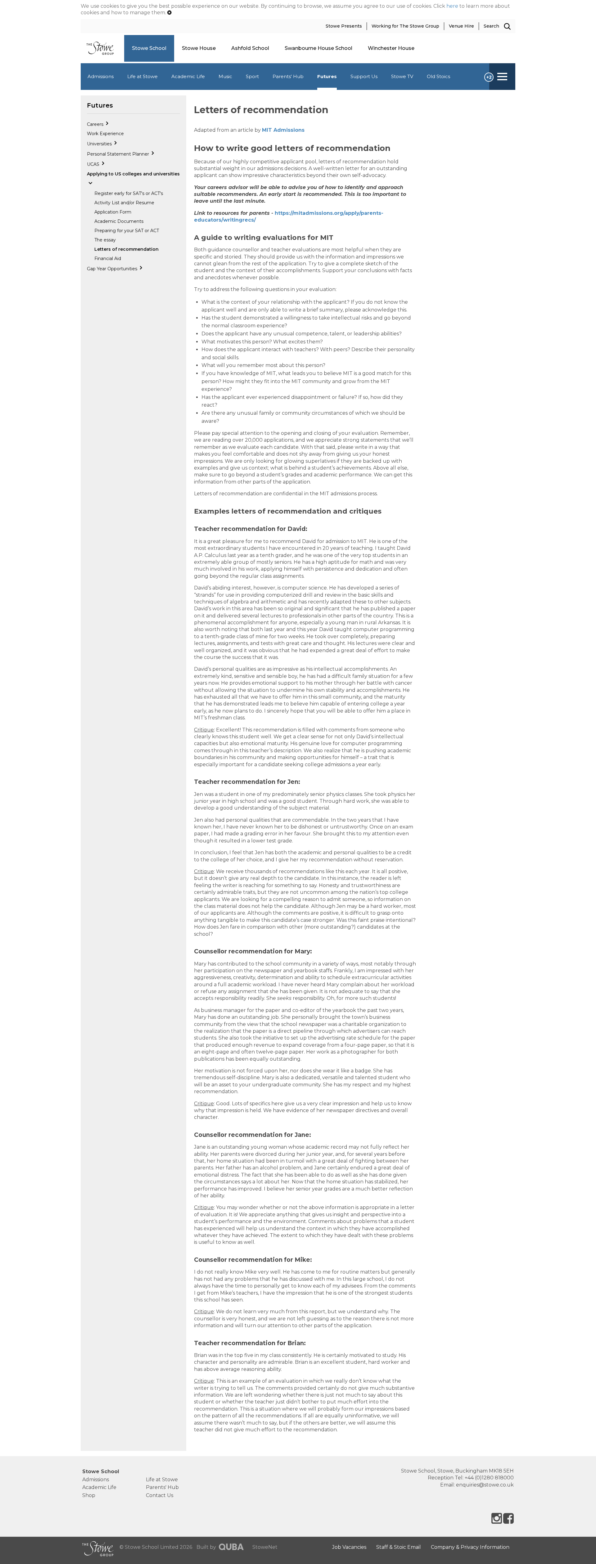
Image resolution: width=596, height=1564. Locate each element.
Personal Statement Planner (118, 154)
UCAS (94, 164)
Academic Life (188, 76)
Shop (88, 1495)
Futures (327, 76)
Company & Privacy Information (470, 1547)
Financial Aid (107, 258)
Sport (252, 76)
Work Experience (105, 133)
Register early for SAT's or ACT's (128, 193)
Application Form (112, 212)
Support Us (363, 76)
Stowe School (100, 1471)
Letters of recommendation (126, 249)
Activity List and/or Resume (124, 202)
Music (225, 76)
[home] (102, 48)
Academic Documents (118, 221)
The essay (105, 240)
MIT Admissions (283, 130)
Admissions (101, 76)
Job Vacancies (349, 1547)
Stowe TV (402, 76)
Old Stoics (438, 76)
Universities (100, 144)
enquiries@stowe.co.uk (485, 1485)
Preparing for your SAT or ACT (126, 230)
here (452, 6)
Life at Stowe (142, 76)
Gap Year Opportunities (112, 269)
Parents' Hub (288, 76)
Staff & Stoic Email (398, 1547)
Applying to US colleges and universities (133, 174)
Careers (96, 124)
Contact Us (159, 1495)
